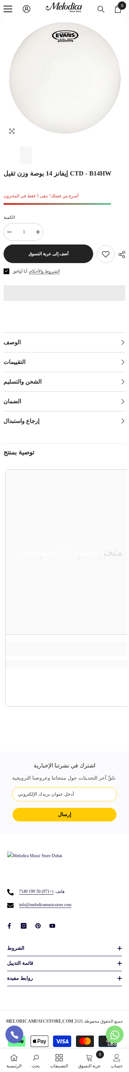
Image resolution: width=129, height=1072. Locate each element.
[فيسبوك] (9, 926)
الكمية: (10, 217)
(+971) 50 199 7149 (36, 891)
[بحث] (101, 9)
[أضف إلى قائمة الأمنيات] (106, 254)
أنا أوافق (20, 271)
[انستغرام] (23, 926)
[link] (35, 1061)
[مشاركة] (120, 254)
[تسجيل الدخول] (26, 9)
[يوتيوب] (52, 926)
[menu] (8, 9)
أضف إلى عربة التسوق (48, 253)
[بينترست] (38, 926)
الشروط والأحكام (44, 271)
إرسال (64, 814)
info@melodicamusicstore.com (45, 904)
